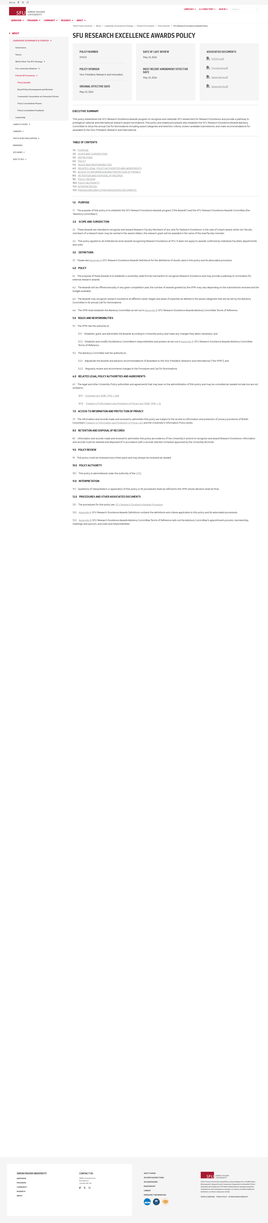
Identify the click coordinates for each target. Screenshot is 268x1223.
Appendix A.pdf (219, 77)
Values (18, 54)
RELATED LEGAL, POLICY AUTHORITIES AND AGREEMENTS (110, 168)
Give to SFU (20, 159)
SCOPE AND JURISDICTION (92, 153)
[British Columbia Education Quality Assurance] (156, 1201)
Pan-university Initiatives (26, 68)
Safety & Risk (150, 1173)
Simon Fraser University (82, 26)
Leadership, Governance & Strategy (119, 26)
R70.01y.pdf (217, 58)
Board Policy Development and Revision (35, 89)
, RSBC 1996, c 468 (102, 395)
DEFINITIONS (85, 157)
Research (66, 20)
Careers (18, 131)
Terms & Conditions (208, 1197)
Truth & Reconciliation (25, 138)
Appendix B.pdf (219, 86)
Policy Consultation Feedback (30, 110)
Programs (32, 20)
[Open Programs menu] (40, 20)
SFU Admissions (151, 1182)
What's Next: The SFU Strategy (28, 61)
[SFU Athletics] (147, 1201)
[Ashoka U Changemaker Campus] (165, 1201)
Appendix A (95, 260)
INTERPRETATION (87, 186)
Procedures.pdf (219, 68)
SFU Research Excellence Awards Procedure (139, 504)
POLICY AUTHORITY (89, 182)
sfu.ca (12, 2)
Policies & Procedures (145, 26)
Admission (16, 20)
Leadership (20, 117)
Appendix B (151, 310)
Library (147, 1190)
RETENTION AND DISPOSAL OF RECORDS (100, 175)
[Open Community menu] (57, 20)
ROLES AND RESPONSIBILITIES (95, 164)
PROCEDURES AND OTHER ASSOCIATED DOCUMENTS (107, 190)
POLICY (82, 161)
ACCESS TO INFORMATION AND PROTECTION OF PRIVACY (109, 171)
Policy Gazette (164, 26)
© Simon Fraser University (238, 1197)
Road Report (149, 1186)
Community (49, 20)
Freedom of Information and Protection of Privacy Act (114, 422)
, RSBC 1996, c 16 (123, 403)
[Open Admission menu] (23, 20)
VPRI (138, 473)
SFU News (19, 152)
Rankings (17, 145)
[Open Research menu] (73, 20)
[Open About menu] (85, 20)
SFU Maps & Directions (154, 1177)
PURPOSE (83, 150)
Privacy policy (221, 1197)
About (80, 20)
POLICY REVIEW (86, 179)
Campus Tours (20, 124)
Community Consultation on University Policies (38, 96)
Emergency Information (155, 1195)
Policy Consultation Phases (29, 103)
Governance (20, 47)
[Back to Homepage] (27, 11)
